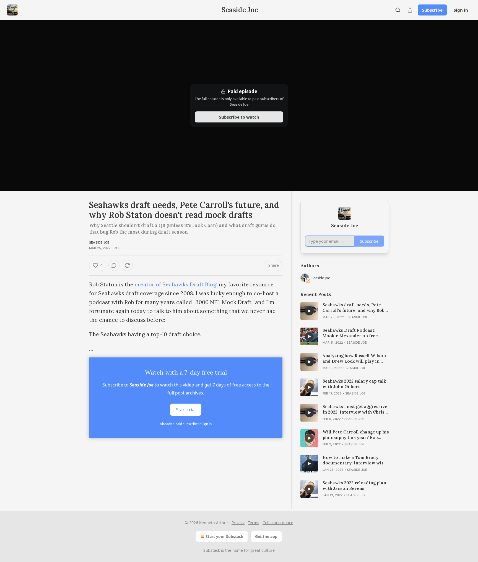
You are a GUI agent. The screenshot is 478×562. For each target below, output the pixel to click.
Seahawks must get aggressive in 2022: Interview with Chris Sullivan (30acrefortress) (355, 409)
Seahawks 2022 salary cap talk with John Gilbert (354, 383)
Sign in (461, 10)
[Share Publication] (409, 9)
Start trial (186, 410)
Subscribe (432, 10)
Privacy (238, 522)
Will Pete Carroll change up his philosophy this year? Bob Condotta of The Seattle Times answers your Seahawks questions (356, 434)
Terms (253, 522)
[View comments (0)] (113, 265)
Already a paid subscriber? (186, 424)
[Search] (397, 9)
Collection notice (278, 522)
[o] (309, 311)
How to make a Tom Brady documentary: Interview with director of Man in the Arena (354, 460)
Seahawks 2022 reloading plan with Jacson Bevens (354, 485)
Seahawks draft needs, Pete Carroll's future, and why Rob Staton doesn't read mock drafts (354, 307)
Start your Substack (224, 536)
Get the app (266, 536)
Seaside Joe (99, 242)
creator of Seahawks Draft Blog (175, 284)
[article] (344, 311)
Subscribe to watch (239, 117)
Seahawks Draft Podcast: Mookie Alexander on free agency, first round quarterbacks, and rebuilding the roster (354, 333)
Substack (211, 550)
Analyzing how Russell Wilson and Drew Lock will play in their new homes (354, 358)
